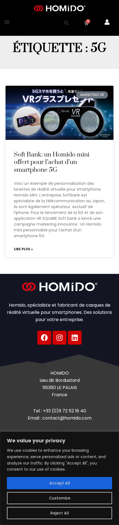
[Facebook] (44, 338)
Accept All (59, 483)
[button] (7, 21)
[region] (59, 478)
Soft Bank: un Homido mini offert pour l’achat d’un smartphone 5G (51, 162)
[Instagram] (59, 338)
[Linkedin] (75, 338)
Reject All (59, 513)
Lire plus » (23, 249)
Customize (59, 498)
